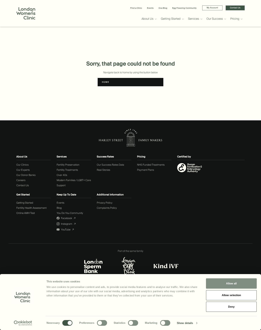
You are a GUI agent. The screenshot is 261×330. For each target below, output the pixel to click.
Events (150, 8)
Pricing (141, 157)
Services (62, 157)
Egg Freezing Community (184, 8)
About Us (21, 157)
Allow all (231, 283)
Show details (185, 322)
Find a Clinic (136, 8)
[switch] (102, 323)
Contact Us (235, 7)
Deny (231, 306)
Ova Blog (163, 8)
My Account (212, 7)
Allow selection (231, 295)
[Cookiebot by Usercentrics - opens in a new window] (23, 323)
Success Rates (105, 157)
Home (105, 82)
